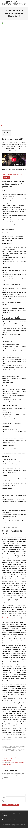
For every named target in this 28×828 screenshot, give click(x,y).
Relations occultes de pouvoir (11, 749)
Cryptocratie (6, 750)
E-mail (3, 797)
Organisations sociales (13, 747)
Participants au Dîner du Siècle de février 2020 (12, 174)
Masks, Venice (18, 737)
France (13, 750)
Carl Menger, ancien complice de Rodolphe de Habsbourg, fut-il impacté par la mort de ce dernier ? (14, 758)
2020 (6, 747)
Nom (3, 794)
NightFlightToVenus (7, 739)
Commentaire (4, 778)
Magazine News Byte (15, 824)
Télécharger (6, 177)
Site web (3, 801)
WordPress (14, 825)
